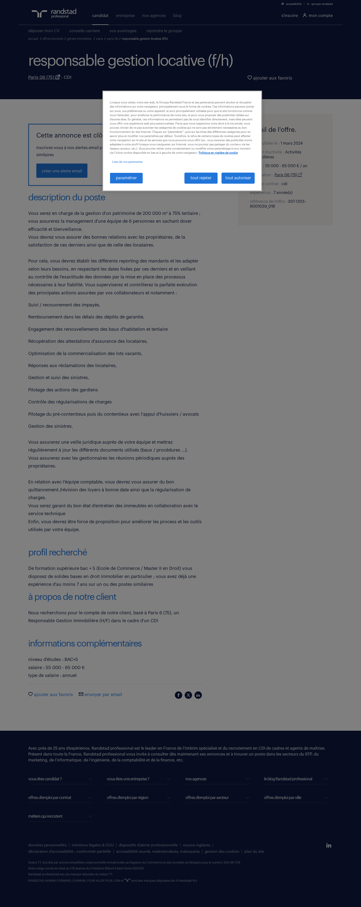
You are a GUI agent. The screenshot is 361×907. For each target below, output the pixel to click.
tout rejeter (201, 178)
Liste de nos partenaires (127, 162)
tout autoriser (238, 178)
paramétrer (126, 178)
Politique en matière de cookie (218, 152)
